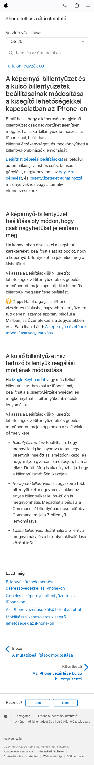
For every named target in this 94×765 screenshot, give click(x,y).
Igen (38, 703)
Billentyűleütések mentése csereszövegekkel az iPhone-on (35, 585)
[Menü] (88, 6)
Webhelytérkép (52, 756)
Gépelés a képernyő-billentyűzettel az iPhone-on (40, 598)
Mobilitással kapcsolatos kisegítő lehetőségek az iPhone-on (36, 620)
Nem (65, 703)
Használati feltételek (51, 751)
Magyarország (13, 738)
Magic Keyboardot (28, 379)
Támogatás (22, 716)
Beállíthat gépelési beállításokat (34, 159)
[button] (65, 6)
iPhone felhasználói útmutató (36, 19)
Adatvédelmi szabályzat (19, 751)
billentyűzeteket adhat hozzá (56, 178)
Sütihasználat (75, 756)
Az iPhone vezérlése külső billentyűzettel (43, 609)
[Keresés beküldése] (10, 52)
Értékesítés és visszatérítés (21, 756)
